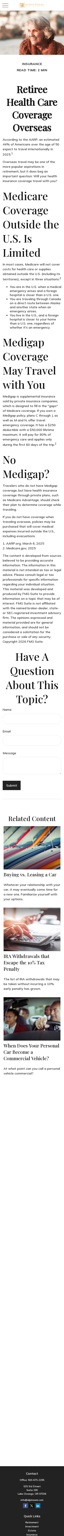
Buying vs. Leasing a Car (30, 874)
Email (7, 731)
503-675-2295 (36, 1480)
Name (7, 710)
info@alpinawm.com (32, 1500)
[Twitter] (31, 1505)
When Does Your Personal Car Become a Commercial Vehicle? (31, 1051)
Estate (32, 1530)
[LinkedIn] (38, 1505)
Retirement (32, 1522)
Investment (32, 1526)
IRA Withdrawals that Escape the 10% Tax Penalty (26, 962)
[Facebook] (25, 1505)
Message (9, 753)
